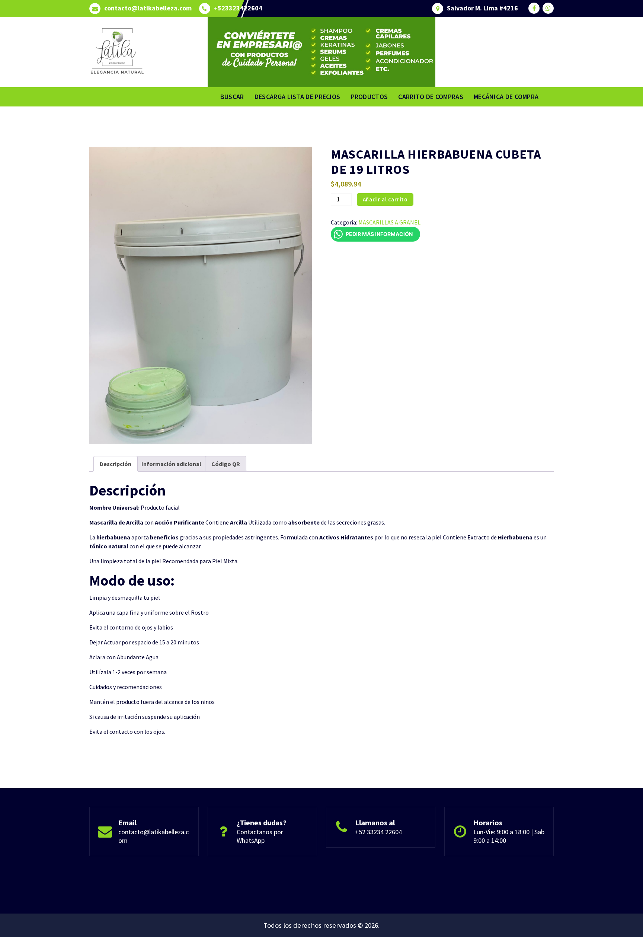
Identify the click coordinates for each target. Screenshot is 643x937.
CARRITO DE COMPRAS (430, 96)
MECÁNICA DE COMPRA (506, 96)
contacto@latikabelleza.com (148, 8)
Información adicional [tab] (171, 464)
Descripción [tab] (115, 464)
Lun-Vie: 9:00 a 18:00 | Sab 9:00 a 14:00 (508, 836)
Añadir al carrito (385, 199)
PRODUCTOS (369, 96)
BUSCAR (232, 96)
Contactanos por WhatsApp (260, 836)
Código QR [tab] (225, 464)
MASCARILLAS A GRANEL (389, 222)
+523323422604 (238, 8)
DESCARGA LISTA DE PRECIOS (297, 96)
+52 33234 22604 (378, 832)
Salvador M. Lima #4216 (482, 8)
